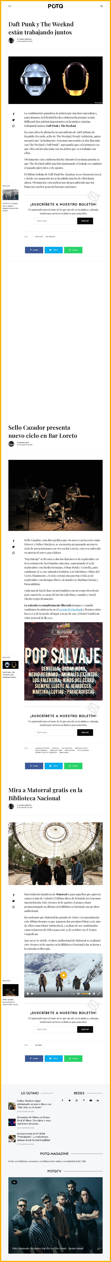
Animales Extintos (42, 748)
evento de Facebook (71, 609)
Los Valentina (67, 748)
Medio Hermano (41, 750)
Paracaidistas (70, 750)
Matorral (38, 1045)
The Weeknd (50, 236)
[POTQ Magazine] (55, 6)
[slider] (50, 993)
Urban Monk (64, 752)
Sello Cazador (83, 750)
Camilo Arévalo (25, 39)
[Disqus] (55, 297)
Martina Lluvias (81, 748)
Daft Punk (39, 236)
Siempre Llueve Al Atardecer (46, 752)
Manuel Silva (24, 443)
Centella (55, 748)
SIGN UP (85, 221)
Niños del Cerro (56, 750)
